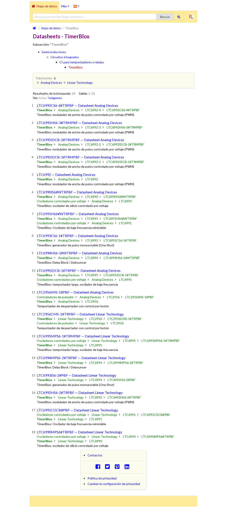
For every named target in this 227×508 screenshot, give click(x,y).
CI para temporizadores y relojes (81, 62)
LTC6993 (91, 240)
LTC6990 (91, 197)
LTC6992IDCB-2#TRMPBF (125, 144)
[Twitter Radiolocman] (108, 466)
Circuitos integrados (65, 57)
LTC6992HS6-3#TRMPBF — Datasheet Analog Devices (79, 123)
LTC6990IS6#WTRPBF (120, 197)
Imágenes (55, 98)
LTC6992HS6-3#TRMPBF (124, 127)
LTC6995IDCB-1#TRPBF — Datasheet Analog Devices (79, 270)
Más (66, 4)
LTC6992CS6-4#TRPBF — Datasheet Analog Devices (77, 105)
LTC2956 (113, 297)
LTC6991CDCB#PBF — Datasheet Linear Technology (77, 410)
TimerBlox (75, 67)
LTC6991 (91, 218)
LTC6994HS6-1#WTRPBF (122, 258)
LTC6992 (91, 179)
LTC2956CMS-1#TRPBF (124, 319)
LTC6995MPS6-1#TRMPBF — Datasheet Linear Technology (83, 336)
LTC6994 (91, 258)
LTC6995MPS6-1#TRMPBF (160, 341)
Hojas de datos (47, 6)
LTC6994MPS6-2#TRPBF (125, 362)
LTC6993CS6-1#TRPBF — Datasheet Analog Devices (77, 236)
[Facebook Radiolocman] (99, 466)
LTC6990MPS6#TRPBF (157, 436)
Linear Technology (80, 82)
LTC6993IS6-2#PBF (121, 380)
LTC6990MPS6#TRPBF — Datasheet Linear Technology (79, 432)
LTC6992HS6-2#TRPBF (124, 397)
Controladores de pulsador (55, 297)
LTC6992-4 (93, 110)
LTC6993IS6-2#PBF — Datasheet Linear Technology (76, 375)
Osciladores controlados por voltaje (61, 201)
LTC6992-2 (93, 144)
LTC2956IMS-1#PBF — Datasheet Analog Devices (75, 292)
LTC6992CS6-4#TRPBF (123, 110)
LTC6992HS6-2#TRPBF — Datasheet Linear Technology (80, 392)
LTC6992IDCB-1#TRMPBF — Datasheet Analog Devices (80, 157)
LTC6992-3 (93, 127)
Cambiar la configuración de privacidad (114, 484)
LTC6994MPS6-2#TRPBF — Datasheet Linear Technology (81, 358)
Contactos (95, 455)
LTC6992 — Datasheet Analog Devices (66, 174)
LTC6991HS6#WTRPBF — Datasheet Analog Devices (78, 214)
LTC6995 (91, 275)
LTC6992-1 (93, 162)
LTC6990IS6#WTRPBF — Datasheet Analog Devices (77, 192)
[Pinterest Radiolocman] (118, 466)
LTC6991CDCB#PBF (155, 415)
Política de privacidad (102, 478)
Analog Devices (51, 82)
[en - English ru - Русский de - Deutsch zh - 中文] (76, 6)
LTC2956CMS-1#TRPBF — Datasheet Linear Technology (80, 314)
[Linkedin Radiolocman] (128, 466)
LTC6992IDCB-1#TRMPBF (125, 162)
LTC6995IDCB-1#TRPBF (121, 275)
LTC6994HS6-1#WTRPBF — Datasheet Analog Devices (79, 253)
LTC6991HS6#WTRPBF (120, 218)
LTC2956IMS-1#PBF (139, 297)
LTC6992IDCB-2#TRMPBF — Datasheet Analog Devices (80, 140)
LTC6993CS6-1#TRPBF (120, 240)
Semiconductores (54, 52)
